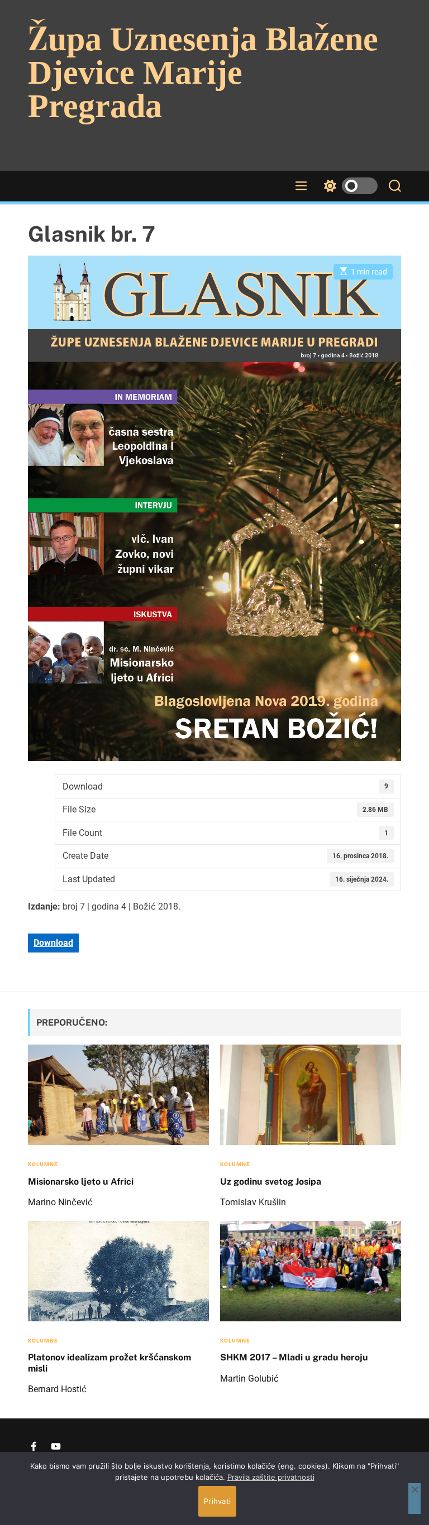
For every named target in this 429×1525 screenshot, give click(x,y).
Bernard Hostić (57, 1389)
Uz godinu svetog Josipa (270, 1181)
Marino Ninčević (60, 1202)
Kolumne (43, 1164)
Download (53, 942)
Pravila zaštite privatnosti (270, 1477)
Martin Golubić (249, 1378)
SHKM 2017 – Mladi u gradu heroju (294, 1357)
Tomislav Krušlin (253, 1202)
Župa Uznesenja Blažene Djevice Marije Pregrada (203, 72)
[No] (414, 1498)
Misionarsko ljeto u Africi (81, 1181)
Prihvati (217, 1501)
